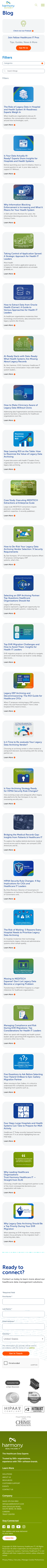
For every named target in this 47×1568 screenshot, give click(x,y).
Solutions (7, 1474)
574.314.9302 (13, 1501)
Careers (6, 1512)
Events (5, 1486)
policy (31, 1348)
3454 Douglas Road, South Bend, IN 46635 (12, 1508)
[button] (43, 5)
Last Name (7, 1309)
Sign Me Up (23, 48)
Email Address (8, 1321)
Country (6, 1334)
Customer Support (11, 1483)
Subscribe (9, 1538)
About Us (6, 1477)
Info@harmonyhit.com (13, 1504)
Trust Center (8, 1514)
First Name (7, 1297)
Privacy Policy (7, 1560)
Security (17, 1560)
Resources (7, 1480)
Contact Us (7, 1489)
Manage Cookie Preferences (33, 1560)
